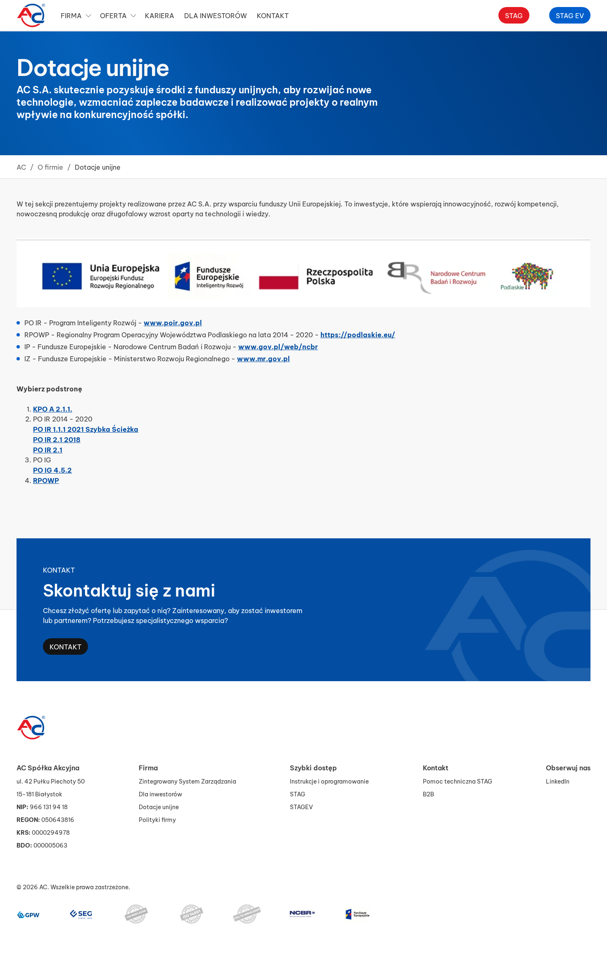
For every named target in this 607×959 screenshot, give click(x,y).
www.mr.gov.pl (263, 358)
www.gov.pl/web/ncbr (278, 346)
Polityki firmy (157, 819)
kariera (159, 15)
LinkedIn (557, 781)
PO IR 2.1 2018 (57, 439)
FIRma (71, 15)
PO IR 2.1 (47, 449)
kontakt (273, 15)
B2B (428, 793)
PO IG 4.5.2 (52, 469)
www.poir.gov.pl (173, 322)
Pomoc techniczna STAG (457, 781)
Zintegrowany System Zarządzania (187, 781)
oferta (113, 15)
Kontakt (65, 646)
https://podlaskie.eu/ (357, 334)
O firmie (50, 166)
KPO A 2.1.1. (52, 408)
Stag (514, 15)
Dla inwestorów (215, 15)
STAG (297, 793)
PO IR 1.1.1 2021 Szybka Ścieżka (85, 428)
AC (21, 166)
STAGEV (301, 806)
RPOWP (46, 480)
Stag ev (570, 15)
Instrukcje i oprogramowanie (329, 781)
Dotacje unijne (159, 806)
